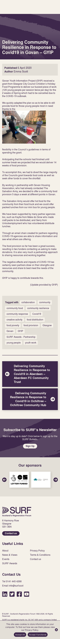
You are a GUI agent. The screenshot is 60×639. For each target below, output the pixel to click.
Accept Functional (37, 634)
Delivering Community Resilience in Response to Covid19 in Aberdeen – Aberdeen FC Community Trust (30, 374)
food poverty (13, 325)
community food (15, 308)
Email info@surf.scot (12, 585)
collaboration (28, 302)
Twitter (12, 594)
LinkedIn (4, 594)
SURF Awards (9, 563)
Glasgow (47, 325)
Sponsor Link (19, 480)
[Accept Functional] (56, 629)
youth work (30, 342)
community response (17, 313)
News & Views (9, 554)
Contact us (11, 533)
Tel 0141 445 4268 (12, 581)
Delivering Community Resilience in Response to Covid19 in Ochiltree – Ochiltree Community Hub (30, 399)
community (44, 302)
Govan (10, 331)
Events (5, 559)
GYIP (20, 331)
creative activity (14, 319)
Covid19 (36, 313)
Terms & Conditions (40, 554)
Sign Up (30, 446)
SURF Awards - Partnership (21, 336)
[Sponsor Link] (19, 480)
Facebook (19, 594)
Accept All (20, 634)
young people (14, 342)
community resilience (38, 308)
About (5, 550)
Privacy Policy (37, 550)
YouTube (26, 594)
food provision (31, 325)
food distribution (35, 319)
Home (16, 512)
